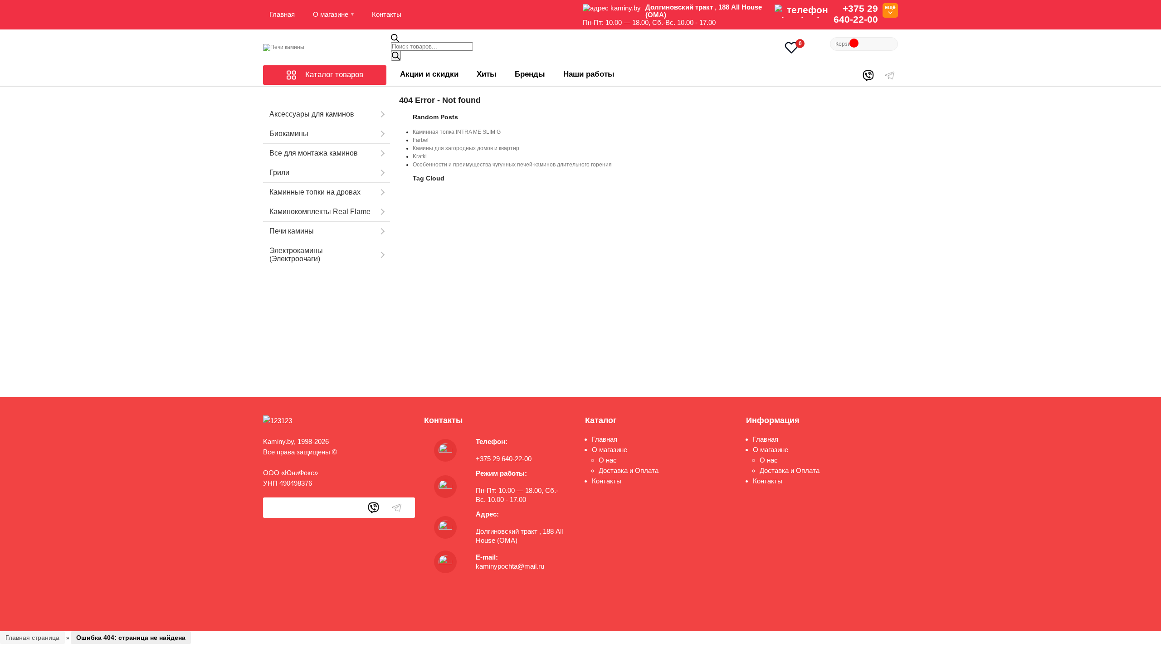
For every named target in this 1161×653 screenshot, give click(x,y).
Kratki (420, 156)
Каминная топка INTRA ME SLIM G (457, 132)
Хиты (487, 74)
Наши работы (589, 74)
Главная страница (32, 637)
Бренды (530, 74)
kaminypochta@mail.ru (510, 566)
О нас (608, 460)
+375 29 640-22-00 (856, 13)
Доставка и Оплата (629, 470)
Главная (282, 14)
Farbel (421, 140)
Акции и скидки (429, 74)
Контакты (386, 14)
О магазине (330, 14)
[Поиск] (396, 56)
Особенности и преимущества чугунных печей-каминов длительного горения (512, 164)
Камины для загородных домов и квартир (466, 148)
